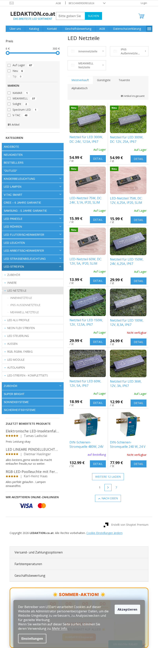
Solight (20, 104)
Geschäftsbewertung (30, 575)
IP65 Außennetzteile (25, 305)
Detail (98, 158)
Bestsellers (13, 162)
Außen (12, 344)
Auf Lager (22, 65)
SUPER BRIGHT (14, 394)
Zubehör (13, 275)
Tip (17, 76)
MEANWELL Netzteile (24, 312)
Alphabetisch (79, 88)
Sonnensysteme (16, 402)
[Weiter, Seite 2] (108, 487)
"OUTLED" (10, 170)
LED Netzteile (17, 290)
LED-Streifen (14, 266)
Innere (12, 283)
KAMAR (20, 93)
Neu (18, 71)
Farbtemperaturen (28, 564)
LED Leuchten (14, 242)
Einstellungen (32, 638)
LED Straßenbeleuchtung (25, 258)
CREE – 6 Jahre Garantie (22, 202)
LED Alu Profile (18, 320)
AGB (58, 3)
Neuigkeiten (13, 154)
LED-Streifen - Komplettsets (27, 375)
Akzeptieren (127, 609)
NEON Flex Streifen (21, 328)
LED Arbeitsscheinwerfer (24, 250)
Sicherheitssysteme (20, 410)
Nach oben (110, 498)
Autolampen (16, 367)
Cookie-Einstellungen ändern (104, 533)
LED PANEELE (13, 218)
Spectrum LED (24, 109)
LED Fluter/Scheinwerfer (24, 234)
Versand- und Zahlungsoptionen (39, 552)
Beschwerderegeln (81, 3)
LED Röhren (13, 226)
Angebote (11, 146)
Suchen (93, 16)
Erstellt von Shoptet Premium (129, 525)
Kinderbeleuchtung (19, 178)
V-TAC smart (13, 194)
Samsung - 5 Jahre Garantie (25, 210)
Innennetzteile (21, 298)
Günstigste (104, 80)
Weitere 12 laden (108, 476)
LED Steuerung (18, 336)
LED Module (16, 360)
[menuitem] (15, 29)
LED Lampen (12, 186)
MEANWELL (24, 98)
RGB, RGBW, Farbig (20, 351)
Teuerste (124, 80)
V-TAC (20, 115)
